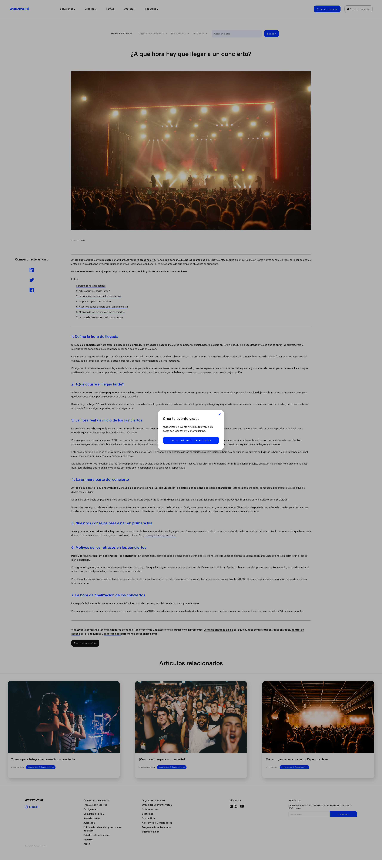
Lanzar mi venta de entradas (191, 440)
